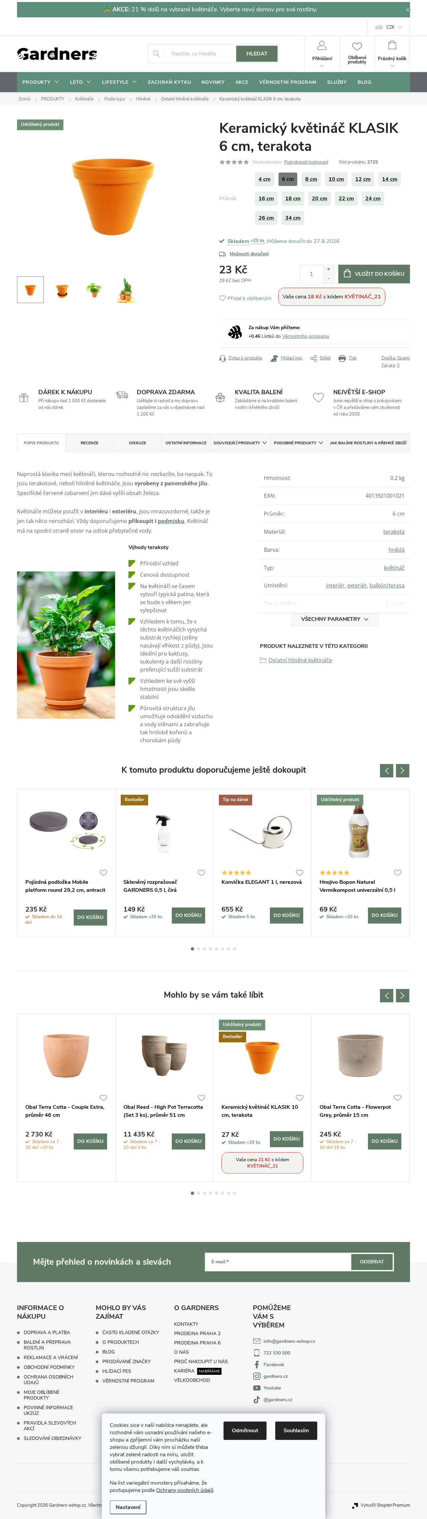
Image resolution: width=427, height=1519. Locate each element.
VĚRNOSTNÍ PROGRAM (128, 1381)
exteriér (357, 585)
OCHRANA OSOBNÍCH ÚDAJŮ (48, 1380)
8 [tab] (234, 949)
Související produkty (237, 443)
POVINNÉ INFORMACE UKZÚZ (48, 1411)
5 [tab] (216, 949)
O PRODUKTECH (120, 1342)
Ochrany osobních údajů (185, 1490)
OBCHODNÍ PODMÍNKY (49, 1367)
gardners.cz (276, 1376)
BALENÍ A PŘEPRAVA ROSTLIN (47, 1345)
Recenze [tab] (89, 443)
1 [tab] (192, 949)
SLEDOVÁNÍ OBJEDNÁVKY (52, 1438)
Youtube (272, 1388)
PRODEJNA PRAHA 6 (197, 1343)
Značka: (395, 358)
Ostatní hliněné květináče (300, 660)
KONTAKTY (186, 1324)
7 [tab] (228, 949)
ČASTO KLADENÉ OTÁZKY (130, 1332)
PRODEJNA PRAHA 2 (197, 1333)
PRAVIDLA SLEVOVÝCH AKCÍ (50, 1426)
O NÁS (181, 1352)
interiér (335, 585)
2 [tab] (198, 949)
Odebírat (372, 1262)
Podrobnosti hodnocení (306, 162)
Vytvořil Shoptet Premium (385, 1505)
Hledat (257, 53)
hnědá (397, 549)
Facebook (274, 1364)
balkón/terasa (387, 585)
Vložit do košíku (380, 274)
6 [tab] (222, 949)
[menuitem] (41, 82)
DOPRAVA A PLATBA (47, 1332)
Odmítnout (245, 1430)
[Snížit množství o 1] (328, 278)
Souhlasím (296, 1430)
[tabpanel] (66, 863)
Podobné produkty (295, 443)
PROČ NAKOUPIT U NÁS (201, 1361)
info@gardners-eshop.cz (289, 1341)
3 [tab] (204, 949)
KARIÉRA (184, 1371)
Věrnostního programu (305, 336)
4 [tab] (210, 949)
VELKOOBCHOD (192, 1380)
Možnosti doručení (249, 254)
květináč (394, 567)
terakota (394, 531)
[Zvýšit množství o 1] (328, 269)
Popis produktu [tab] (41, 443)
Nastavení (128, 1507)
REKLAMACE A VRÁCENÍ (51, 1357)
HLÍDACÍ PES (116, 1371)
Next (402, 770)
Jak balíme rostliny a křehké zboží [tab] (368, 443)
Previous (386, 770)
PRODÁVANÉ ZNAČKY (126, 1361)
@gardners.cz (278, 1400)
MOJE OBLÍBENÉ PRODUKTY (41, 1395)
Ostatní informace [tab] (185, 443)
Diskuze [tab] (137, 443)
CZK (390, 27)
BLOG (108, 1352)
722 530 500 (277, 1353)
